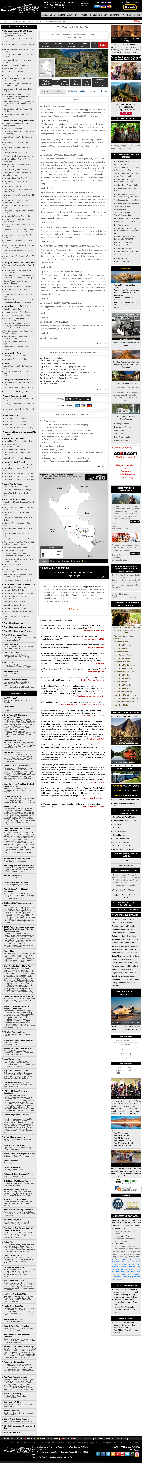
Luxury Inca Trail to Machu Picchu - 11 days (17, 290)
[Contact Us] (45, 8)
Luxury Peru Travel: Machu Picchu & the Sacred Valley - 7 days (18, 133)
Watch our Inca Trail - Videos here (125, 890)
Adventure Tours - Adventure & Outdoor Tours (125, 293)
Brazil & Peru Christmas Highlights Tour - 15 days (123, 243)
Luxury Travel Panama (121, 688)
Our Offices (42, 1443)
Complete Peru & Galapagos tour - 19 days (17, 241)
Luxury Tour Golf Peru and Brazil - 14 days (17, 494)
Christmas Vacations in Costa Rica (125, 189)
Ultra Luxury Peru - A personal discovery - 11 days (18, 45)
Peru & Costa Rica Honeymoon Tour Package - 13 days (17, 337)
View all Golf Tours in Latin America (17, 631)
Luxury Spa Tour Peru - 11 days (15, 359)
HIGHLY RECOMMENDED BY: (56, 620)
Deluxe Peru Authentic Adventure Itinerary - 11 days (16, 282)
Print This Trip (101, 91)
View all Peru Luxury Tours (14, 623)
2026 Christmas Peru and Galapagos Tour (124, 208)
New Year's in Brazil (121, 225)
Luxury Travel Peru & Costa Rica (125, 698)
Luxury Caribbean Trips (122, 655)
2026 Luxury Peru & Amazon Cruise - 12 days (18, 196)
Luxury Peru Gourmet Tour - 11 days (17, 458)
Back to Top (101, 344)
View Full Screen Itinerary (54, 91)
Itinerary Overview (58, 45)
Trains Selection (84, 45)
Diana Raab (127, 1246)
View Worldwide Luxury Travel (20, 637)
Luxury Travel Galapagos (122, 658)
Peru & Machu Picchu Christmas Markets (126, 1331)
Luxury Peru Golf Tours (13, 484)
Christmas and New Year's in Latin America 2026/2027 (125, 238)
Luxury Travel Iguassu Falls (123, 672)
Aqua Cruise (119, 430)
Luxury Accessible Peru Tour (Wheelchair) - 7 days (14, 445)
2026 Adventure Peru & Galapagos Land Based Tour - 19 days (18, 247)
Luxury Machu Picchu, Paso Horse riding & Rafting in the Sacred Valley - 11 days (18, 277)
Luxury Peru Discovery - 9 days (15, 153)
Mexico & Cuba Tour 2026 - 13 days (17, 551)
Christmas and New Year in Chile (126, 200)
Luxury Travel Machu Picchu (124, 665)
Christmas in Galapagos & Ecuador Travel (124, 163)
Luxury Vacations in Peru (126, 384)
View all (132, 182)
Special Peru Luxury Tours (14, 438)
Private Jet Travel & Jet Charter (15, 68)
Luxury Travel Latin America (126, 611)
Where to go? (126, 1045)
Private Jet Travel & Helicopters (125, 993)
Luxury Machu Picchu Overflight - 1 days (19, 441)
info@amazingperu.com (56, 8)
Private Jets (85, 15)
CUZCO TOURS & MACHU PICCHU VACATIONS (126, 604)
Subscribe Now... (133, 597)
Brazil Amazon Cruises (122, 437)
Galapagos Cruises (121, 424)
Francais (76, 1439)
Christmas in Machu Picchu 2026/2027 (126, 156)
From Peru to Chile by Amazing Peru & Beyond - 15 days (18, 560)
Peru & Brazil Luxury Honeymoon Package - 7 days (16, 320)
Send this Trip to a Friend (80, 91)
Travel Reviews (118, 1443)
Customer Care (120, 1439)
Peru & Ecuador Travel (122, 1145)
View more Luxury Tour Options (100, 82)
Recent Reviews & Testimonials (126, 489)
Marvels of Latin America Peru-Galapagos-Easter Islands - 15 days (16, 555)
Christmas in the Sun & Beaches (126, 252)
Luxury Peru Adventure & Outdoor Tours (19, 262)
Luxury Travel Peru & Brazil (123, 692)
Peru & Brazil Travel (121, 1135)
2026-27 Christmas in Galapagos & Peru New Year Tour (126, 169)
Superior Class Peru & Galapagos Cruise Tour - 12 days (16, 201)
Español (43, 1439)
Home (4, 21)
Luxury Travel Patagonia (122, 668)
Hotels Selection (71, 45)
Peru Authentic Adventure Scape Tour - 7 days (18, 266)
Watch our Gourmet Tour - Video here (126, 896)
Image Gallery (94, 1443)
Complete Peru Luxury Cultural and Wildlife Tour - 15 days (16, 220)
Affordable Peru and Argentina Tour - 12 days (18, 524)
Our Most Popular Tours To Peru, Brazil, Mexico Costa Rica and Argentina (126, 364)
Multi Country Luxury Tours (14, 499)
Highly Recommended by (130, 2)
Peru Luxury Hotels (126, 865)
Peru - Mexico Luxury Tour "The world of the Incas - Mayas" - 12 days (18, 543)
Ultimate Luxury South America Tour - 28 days (18, 257)
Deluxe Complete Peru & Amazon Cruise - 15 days (18, 110)
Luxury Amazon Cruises (13, 76)
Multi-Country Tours (121, 1130)
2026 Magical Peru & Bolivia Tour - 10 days (17, 514)
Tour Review (86, 82)
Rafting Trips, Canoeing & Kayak (126, 302)
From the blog (126, 1318)
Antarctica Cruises (121, 440)
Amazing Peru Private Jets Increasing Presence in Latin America (124, 1309)
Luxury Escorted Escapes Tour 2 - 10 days (17, 469)
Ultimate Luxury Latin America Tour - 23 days (18, 252)
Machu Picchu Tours (36, 21)
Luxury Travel (73, 15)
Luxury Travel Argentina (122, 645)
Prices (56, 81)
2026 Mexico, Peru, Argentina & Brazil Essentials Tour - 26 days (17, 576)
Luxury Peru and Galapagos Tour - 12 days (17, 529)
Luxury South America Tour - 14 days (17, 216)
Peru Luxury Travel (18, 27)
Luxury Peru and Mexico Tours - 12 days (19, 539)
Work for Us (99, 1439)
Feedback (109, 1439)
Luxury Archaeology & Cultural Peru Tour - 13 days (18, 212)
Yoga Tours (8, 363)
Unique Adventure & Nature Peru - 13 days (17, 296)
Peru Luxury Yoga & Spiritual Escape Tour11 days (17, 373)
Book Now (126, 113)
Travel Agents (106, 1443)
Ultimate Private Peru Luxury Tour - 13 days (17, 207)
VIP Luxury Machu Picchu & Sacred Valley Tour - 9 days (16, 160)
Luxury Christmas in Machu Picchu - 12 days (19, 410)
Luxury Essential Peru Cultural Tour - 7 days (18, 149)
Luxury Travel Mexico (121, 675)
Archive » (116, 588)
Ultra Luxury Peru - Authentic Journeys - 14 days (18, 56)
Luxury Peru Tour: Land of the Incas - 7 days (18, 143)
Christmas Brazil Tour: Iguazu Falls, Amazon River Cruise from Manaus (126, 230)
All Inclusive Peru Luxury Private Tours (19, 121)
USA (85, 6)
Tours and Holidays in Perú (17, 21)
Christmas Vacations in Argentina (126, 203)
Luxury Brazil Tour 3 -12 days (15, 608)
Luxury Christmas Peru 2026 (15, 396)
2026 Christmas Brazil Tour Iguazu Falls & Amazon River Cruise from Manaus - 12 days (19, 104)
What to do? (125, 1049)
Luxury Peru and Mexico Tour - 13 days (18, 547)
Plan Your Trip (126, 1054)
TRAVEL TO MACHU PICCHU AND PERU (126, 712)
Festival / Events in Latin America (126, 855)
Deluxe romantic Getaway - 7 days (17, 315)
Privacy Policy (87, 1439)
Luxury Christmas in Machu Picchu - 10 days (19, 405)
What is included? (46, 82)
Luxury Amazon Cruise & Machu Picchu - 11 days (18, 90)
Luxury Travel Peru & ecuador (124, 695)
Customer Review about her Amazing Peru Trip (124, 1326)
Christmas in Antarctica (122, 248)
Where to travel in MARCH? (126, 1040)
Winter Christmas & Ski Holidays (126, 255)
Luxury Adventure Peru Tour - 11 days (18, 286)
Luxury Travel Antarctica (122, 685)
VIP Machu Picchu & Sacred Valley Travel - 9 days (16, 165)
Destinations (59, 15)
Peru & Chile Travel (121, 1133)
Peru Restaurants (126, 791)
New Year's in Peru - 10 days (15, 424)
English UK (31, 1439)
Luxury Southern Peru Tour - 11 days (17, 178)
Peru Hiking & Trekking (122, 300)
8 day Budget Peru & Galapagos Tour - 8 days (18, 503)
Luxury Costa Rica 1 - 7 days (14, 590)
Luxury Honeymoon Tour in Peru (16, 306)
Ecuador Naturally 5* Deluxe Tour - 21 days (17, 618)
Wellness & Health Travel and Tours (126, 40)
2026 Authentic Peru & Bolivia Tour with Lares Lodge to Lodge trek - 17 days (18, 301)
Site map (62, 1443)
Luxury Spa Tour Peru (12, 353)
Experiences (115, 15)
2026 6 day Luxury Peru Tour (15, 129)
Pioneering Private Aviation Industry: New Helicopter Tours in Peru (126, 1302)
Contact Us (47, 15)
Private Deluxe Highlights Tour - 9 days (18, 156)
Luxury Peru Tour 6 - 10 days (14, 602)
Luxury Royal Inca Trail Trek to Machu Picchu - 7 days (17, 271)
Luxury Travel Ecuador (121, 662)
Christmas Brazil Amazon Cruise (126, 185)
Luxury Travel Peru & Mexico (124, 702)
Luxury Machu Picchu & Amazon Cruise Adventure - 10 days (18, 85)
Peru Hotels (125, 861)
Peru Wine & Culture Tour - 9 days (16, 450)
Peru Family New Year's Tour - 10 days (18, 388)
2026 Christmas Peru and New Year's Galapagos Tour (125, 214)
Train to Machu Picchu (126, 769)
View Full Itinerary (45, 45)
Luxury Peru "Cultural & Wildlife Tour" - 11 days (18, 182)
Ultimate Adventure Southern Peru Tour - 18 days (18, 236)
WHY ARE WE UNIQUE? (125, 118)
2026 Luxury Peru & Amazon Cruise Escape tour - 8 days (17, 80)
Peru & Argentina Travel (123, 1140)
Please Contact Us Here (79, 399)
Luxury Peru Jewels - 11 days (15, 187)
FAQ (126, 1058)
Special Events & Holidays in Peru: (17, 392)
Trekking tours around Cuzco (124, 297)
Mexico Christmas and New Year (126, 218)
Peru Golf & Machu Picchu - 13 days (17, 490)
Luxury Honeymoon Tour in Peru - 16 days (17, 343)
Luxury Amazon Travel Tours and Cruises (15, 115)
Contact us (18, 1443)
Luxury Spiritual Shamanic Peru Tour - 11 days (19, 454)
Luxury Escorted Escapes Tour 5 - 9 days (19, 480)
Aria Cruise (118, 434)
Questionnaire (52, 1443)
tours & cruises (122, 923)
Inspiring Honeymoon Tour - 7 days (17, 312)
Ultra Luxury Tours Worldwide (15, 72)
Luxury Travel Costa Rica (122, 682)
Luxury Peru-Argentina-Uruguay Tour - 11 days (18, 519)
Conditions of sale (30, 1443)
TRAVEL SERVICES (126, 1063)
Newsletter (124, 594)
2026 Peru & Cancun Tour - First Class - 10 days (18, 508)
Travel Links (71, 1443)
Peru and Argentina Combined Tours (125, 286)
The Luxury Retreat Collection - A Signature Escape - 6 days (15, 35)
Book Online (133, 1439)
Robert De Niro (124, 1231)
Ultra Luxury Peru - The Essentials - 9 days (17, 40)
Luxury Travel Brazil (120, 648)
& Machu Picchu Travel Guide (126, 812)
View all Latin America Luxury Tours (18, 627)
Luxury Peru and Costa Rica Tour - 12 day (17, 535)
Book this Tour (64, 82)
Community (134, 1443)
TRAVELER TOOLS (126, 1036)
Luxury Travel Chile (120, 652)
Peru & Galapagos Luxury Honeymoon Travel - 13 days (18, 332)
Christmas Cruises (121, 258)
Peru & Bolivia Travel (122, 1138)
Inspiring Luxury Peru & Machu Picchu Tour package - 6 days (17, 124)
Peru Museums (126, 796)
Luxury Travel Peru (120, 642)
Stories (136, 15)
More (137, 585)
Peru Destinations (126, 786)
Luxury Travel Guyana (121, 678)
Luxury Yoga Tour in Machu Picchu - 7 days (17, 138)
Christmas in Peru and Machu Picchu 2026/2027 (125, 180)
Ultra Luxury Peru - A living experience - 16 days (18, 61)
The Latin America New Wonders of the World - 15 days (18, 565)
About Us (127, 15)
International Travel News (93, 798)
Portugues (55, 1439)
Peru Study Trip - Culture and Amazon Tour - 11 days (17, 191)
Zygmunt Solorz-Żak (125, 1238)
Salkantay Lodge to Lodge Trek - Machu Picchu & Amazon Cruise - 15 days (18, 231)
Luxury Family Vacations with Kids (17, 380)
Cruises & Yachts (101, 15)
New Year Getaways (122, 262)
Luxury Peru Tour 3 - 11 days (14, 605)
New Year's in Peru (12, 415)
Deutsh (66, 1439)
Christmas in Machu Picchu (124, 1322)
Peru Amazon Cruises (122, 427)
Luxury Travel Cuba (120, 705)
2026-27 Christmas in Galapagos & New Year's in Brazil (126, 174)
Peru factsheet (75, 82)
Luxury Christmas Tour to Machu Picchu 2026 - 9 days (18, 598)
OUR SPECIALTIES (18, 694)
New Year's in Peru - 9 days (15, 421)
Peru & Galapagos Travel (123, 1143)
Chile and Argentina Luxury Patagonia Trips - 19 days (17, 571)
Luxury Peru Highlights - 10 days (16, 170)
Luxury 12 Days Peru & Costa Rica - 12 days (18, 612)
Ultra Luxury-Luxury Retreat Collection (18, 31)
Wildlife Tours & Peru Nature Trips (126, 290)
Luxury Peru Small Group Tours (16, 462)
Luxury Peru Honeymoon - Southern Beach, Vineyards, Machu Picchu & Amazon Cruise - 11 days (17, 96)
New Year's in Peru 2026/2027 (125, 222)
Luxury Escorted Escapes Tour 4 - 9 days (19, 477)
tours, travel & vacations (123, 919)
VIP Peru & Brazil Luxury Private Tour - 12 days (18, 50)
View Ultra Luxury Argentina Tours (16, 65)
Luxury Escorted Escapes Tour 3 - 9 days (19, 473)
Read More (134, 522)
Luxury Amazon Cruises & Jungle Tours (19, 584)
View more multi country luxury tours (17, 580)
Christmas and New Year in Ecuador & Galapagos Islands (125, 195)
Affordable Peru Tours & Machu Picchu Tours (125, 306)
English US (17, 1439)
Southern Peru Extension (126, 910)
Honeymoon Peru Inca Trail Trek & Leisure (16, 348)
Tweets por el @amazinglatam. (122, 765)
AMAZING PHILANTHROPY (126, 1097)
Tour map (94, 45)
